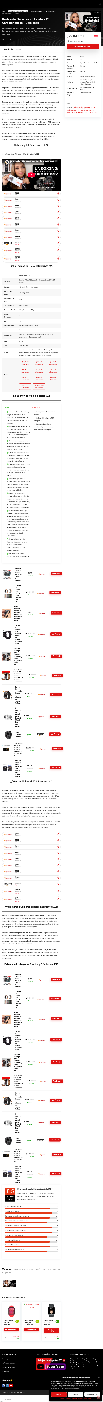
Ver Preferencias (92, 1394)
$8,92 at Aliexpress (39, 379)
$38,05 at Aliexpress (25, 363)
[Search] (99, 4)
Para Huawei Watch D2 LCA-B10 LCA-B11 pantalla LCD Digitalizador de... (18, 749)
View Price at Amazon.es (39, 386)
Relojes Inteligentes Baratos (18, 11)
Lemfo (68, 103)
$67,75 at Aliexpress (39, 371)
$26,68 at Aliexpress (53, 371)
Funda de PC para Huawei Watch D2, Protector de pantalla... (18, 574)
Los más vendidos (92, 112)
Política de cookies (65, 1398)
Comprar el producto (83, 47)
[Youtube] (11, 1385)
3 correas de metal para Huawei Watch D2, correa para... (18, 717)
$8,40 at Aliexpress (25, 371)
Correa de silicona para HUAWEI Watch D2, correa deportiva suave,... (18, 635)
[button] (99, 1378)
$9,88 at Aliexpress (53, 379)
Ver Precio (56, 574)
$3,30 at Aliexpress (39, 363)
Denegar (75, 1394)
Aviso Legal (87, 1398)
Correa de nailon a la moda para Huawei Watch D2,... (18, 593)
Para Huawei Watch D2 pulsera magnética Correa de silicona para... (18, 614)
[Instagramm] (7, 1385)
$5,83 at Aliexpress (53, 363)
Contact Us (5, 1371)
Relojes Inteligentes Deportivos (75, 112)
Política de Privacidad (77, 1398)
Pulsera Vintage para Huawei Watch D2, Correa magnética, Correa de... (18, 657)
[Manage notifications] (98, 1397)
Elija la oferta (51, 1330)
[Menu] (2, 4)
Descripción (8, 49)
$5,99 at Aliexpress (25, 386)
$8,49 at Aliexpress (25, 379)
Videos (18, 49)
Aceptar (58, 1394)
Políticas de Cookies (8, 1367)
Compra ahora (11, 1329)
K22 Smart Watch (18, 735)
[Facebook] (3, 1385)
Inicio (4, 11)
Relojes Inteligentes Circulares (86, 110)
